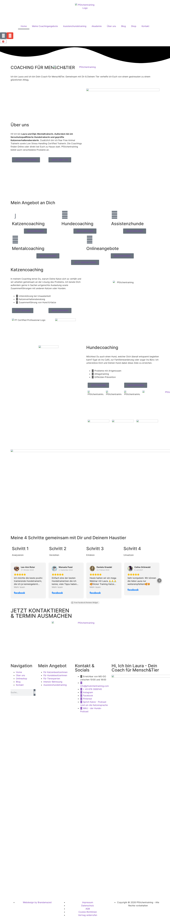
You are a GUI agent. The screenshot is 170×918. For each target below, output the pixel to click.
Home (24, 26)
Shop (133, 26)
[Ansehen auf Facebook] (16, 568)
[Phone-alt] (3, 35)
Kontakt (145, 26)
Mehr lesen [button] (19, 587)
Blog (123, 26)
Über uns (111, 26)
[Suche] (35, 692)
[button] (10, 580)
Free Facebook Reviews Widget (86, 603)
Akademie (97, 26)
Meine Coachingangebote (45, 26)
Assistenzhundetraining (74, 26)
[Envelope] (10, 35)
